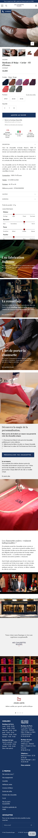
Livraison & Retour (7, 788)
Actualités (5, 781)
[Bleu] (5, 82)
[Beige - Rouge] (12, 82)
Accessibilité (6, 804)
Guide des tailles (31, 95)
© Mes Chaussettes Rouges (8, 832)
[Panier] (36, 6)
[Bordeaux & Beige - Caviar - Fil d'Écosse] (14, 53)
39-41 (5, 99)
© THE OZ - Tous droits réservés (25, 832)
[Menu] (2, 6)
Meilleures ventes (7, 784)
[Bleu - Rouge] (26, 82)
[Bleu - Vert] (12, 89)
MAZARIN (4, 59)
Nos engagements (7, 777)
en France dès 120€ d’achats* (7, 135)
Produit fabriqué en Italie (19, 134)
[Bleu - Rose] (19, 82)
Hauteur (5, 194)
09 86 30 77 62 (25, 750)
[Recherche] (6, 6)
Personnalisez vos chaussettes (17, 455)
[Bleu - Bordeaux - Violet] (32, 82)
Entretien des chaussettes (9, 795)
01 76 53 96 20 (25, 736)
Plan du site (5, 802)
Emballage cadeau (30, 134)
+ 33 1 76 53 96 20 (28, 761)
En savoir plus (6, 476)
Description (6, 144)
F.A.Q (4, 798)
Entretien (5, 199)
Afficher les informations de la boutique (14, 125)
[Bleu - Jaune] (19, 89)
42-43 (13, 99)
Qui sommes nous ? (8, 774)
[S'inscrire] (31, 825)
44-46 (21, 99)
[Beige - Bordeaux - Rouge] (5, 89)
